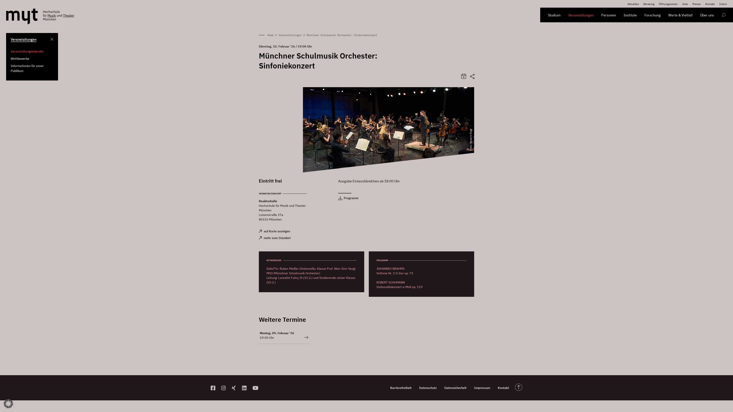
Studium (554, 15)
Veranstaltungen (581, 15)
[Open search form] (724, 15)
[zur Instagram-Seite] (225, 387)
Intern (723, 4)
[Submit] (463, 76)
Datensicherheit (455, 388)
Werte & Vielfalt (680, 15)
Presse (697, 4)
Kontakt (710, 4)
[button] (8, 403)
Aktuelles (633, 4)
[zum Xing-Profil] (235, 387)
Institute (630, 15)
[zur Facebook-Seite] (214, 387)
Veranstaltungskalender (27, 51)
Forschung (652, 15)
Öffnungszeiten (668, 4)
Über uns (707, 15)
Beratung (648, 4)
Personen (608, 15)
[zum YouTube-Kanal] (256, 387)
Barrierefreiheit (401, 388)
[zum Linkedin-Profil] (245, 387)
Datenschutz (428, 388)
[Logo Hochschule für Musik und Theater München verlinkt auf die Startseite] (22, 16)
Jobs (685, 4)
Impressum (482, 388)
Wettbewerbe (20, 58)
